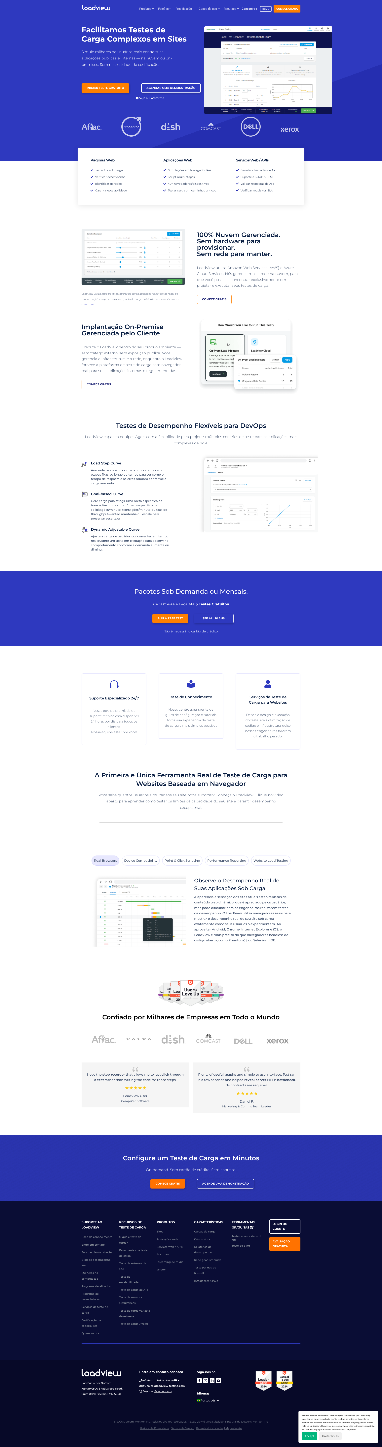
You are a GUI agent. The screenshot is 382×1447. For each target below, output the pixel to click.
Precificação (183, 9)
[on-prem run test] (248, 395)
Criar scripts (202, 1239)
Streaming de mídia (170, 1261)
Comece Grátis (214, 299)
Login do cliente (280, 1226)
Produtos (145, 9)
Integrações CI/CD (206, 1280)
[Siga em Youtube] (218, 1380)
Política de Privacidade (154, 1428)
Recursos (230, 9)
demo (265, 9)
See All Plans (214, 618)
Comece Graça (287, 8)
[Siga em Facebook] (199, 1380)
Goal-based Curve (107, 494)
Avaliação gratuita (281, 1244)
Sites (160, 1231)
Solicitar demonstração (97, 1252)
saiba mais (88, 304)
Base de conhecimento (97, 1236)
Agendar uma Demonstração (171, 88)
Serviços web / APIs (170, 1246)
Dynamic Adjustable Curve (115, 529)
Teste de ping (241, 1245)
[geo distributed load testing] (133, 284)
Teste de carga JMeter (133, 1323)
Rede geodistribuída (207, 1260)
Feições (163, 9)
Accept (309, 1436)
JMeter (161, 1269)
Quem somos (90, 1333)
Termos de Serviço (182, 1428)
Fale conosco (163, 1391)
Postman (163, 1254)
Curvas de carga (204, 1231)
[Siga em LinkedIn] (212, 1380)
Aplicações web (167, 1239)
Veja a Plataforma (151, 98)
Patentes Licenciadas (209, 1428)
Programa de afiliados (96, 1286)
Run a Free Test (170, 618)
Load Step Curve (106, 463)
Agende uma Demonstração (225, 1183)
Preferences (330, 1436)
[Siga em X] (205, 1380)
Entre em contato (93, 1244)
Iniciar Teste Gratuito (105, 88)
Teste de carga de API (133, 1289)
